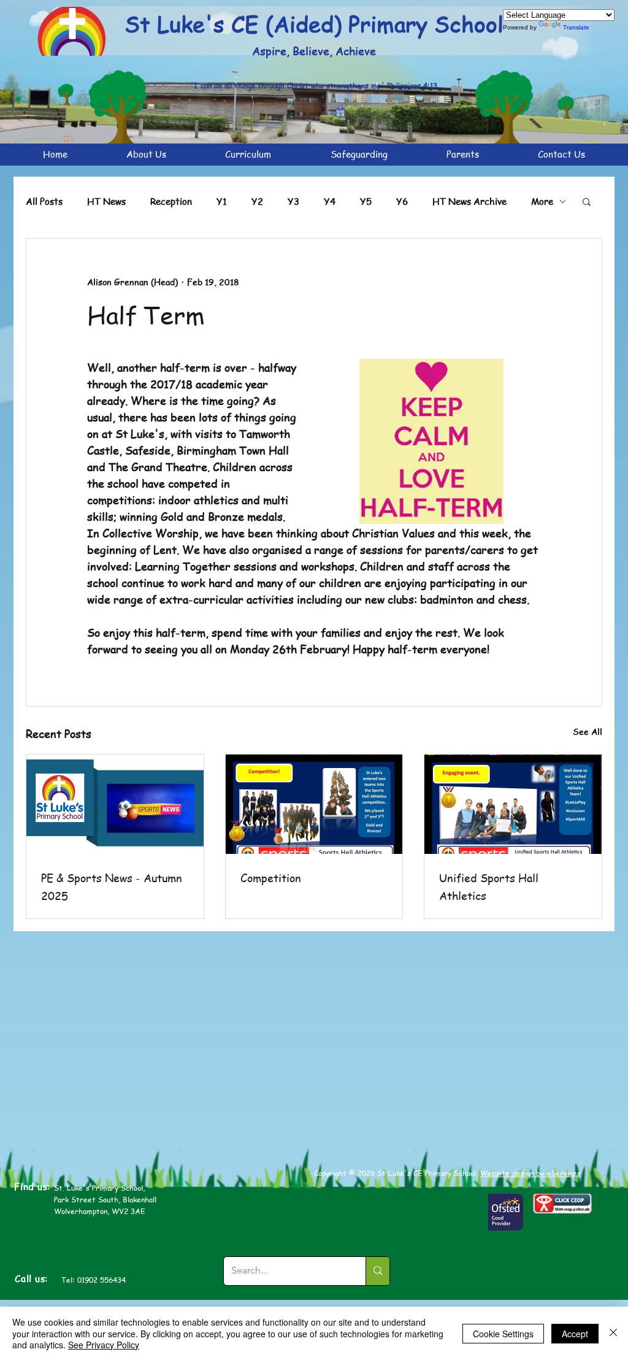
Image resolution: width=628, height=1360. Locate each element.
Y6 (402, 201)
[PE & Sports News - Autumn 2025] (115, 804)
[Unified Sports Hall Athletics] (513, 804)
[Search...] (377, 1271)
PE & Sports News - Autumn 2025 (111, 886)
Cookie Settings (503, 1333)
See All (587, 731)
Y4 (329, 201)
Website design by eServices (530, 1173)
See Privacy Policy (103, 1345)
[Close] (613, 1333)
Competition (270, 877)
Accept (575, 1333)
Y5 (366, 201)
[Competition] (314, 804)
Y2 (257, 201)
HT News (106, 201)
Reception (171, 201)
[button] (586, 201)
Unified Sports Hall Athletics (488, 886)
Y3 (293, 201)
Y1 (221, 201)
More (542, 201)
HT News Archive (469, 201)
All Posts (44, 201)
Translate (576, 27)
